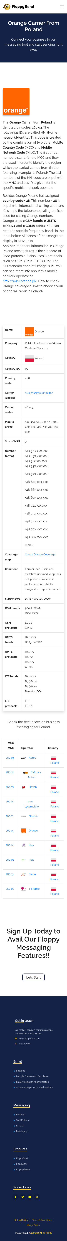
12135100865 (25, 1043)
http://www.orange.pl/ (20, 281)
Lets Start (33, 977)
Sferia (32, 874)
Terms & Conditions (41, 1220)
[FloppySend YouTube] (30, 1197)
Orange (33, 830)
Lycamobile (31, 806)
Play (31, 845)
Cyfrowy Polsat (34, 775)
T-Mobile (34, 888)
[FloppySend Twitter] (22, 1197)
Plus (31, 859)
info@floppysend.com (29, 1038)
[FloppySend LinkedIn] (37, 1197)
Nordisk (33, 816)
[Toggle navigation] (62, 7)
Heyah (33, 787)
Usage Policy (33, 1225)
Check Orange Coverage (40, 554)
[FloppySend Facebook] (15, 1197)
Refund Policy (21, 1220)
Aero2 (32, 757)
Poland (54, 762)
